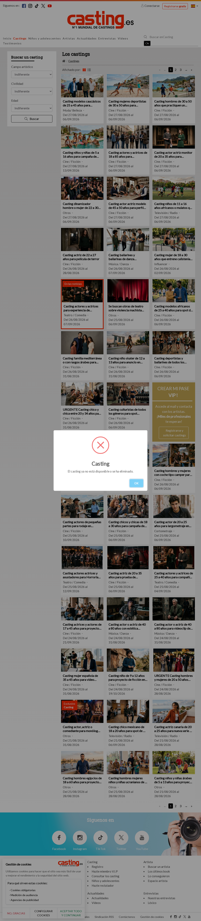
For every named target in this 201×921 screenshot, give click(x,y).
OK (136, 483)
